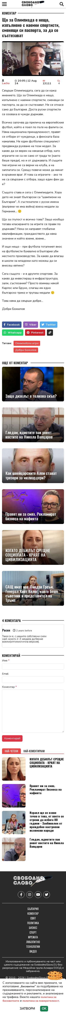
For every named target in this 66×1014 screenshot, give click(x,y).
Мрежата (33, 937)
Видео (33, 951)
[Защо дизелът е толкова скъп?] (33, 384)
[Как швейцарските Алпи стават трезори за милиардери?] (33, 465)
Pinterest (37, 333)
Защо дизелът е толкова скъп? (31, 396)
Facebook (13, 325)
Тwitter (51, 325)
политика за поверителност (41, 1001)
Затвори (27, 1008)
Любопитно (33, 942)
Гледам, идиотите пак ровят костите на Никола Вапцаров (29, 434)
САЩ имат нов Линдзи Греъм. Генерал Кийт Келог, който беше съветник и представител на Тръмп (31, 593)
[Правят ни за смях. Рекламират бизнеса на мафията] (33, 506)
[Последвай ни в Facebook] (21, 894)
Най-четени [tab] (11, 751)
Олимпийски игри (26, 343)
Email (5, 673)
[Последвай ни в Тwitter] (46, 894)
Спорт (33, 932)
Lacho (6, 83)
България (33, 909)
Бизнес (33, 928)
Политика (33, 923)
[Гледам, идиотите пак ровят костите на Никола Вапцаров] (33, 424)
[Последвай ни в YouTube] (38, 894)
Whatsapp (15, 333)
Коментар (9, 13)
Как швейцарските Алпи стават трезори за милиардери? (31, 475)
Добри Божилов (25, 350)
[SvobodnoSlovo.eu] (33, 882)
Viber (32, 325)
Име (5, 660)
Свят (33, 918)
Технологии (33, 947)
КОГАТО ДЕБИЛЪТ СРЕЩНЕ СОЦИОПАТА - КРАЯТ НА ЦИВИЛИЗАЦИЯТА (27, 554)
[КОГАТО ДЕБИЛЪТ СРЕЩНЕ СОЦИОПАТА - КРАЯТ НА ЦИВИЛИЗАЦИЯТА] (33, 547)
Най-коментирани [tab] (34, 751)
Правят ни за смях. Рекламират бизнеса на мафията (30, 516)
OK (44, 1008)
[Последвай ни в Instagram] (29, 894)
